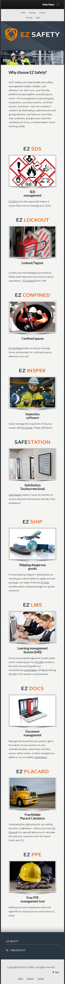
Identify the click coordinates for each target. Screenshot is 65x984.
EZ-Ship (45, 582)
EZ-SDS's (13, 201)
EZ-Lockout (28, 280)
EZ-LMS (39, 662)
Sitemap (32, 12)
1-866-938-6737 (18, 950)
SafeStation (15, 494)
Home (23, 12)
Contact (42, 12)
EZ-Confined (15, 348)
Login (38, 17)
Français (29, 17)
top (57, 972)
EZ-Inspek (27, 427)
